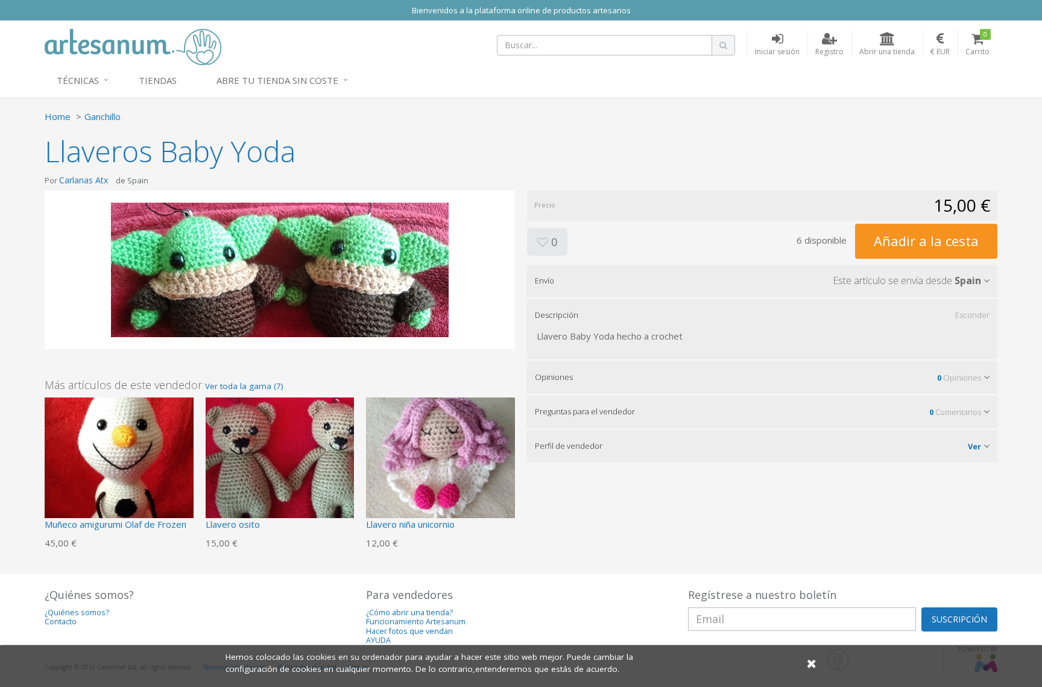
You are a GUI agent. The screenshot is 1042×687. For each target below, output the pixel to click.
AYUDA (378, 640)
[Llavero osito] (280, 470)
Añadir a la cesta (926, 241)
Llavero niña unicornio (410, 524)
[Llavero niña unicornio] (440, 470)
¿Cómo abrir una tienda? (409, 612)
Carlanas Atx (83, 180)
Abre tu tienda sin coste (277, 80)
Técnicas (78, 80)
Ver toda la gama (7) (244, 386)
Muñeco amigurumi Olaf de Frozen (115, 524)
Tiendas (158, 80)
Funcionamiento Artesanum (416, 621)
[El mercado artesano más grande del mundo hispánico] (133, 46)
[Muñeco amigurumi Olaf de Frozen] (119, 470)
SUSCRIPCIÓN (959, 619)
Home (58, 116)
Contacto (61, 621)
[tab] (762, 280)
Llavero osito (233, 524)
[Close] (811, 663)
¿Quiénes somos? (77, 612)
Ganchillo (102, 116)
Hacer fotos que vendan (409, 631)
